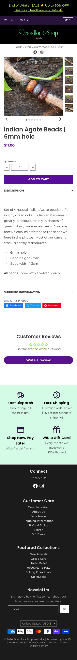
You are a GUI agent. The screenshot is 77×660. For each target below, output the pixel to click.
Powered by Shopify (59, 639)
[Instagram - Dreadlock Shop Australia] (41, 52)
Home (18, 47)
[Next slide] (60, 119)
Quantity (10, 161)
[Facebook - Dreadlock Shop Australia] (35, 52)
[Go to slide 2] (29, 120)
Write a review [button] (38, 360)
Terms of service (58, 642)
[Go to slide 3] (32, 120)
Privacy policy (37, 642)
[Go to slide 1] (26, 120)
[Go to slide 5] (37, 120)
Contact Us (38, 478)
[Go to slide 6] (40, 120)
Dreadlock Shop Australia (29, 639)
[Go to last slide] (6, 119)
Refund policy (17, 642)
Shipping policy (39, 645)
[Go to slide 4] (35, 120)
